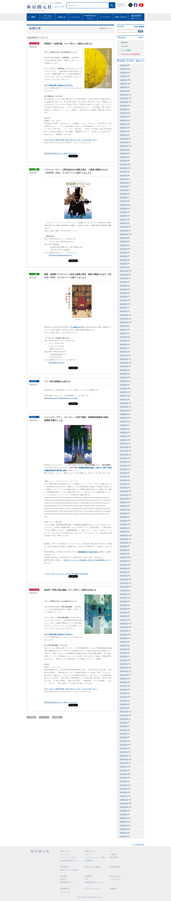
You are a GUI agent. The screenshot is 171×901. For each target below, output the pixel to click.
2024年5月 (123, 164)
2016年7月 (123, 509)
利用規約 (113, 889)
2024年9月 (123, 150)
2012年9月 (123, 678)
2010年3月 (123, 789)
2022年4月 (123, 256)
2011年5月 (123, 737)
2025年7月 (123, 113)
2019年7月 (123, 377)
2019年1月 (123, 399)
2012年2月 (123, 704)
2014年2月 (123, 616)
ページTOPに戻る (138, 844)
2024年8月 (123, 153)
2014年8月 (123, 594)
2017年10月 (124, 454)
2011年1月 (123, 752)
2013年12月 (124, 623)
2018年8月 (123, 418)
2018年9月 (123, 414)
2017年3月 (123, 480)
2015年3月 (123, 568)
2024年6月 (123, 161)
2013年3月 (123, 656)
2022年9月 (123, 238)
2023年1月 (123, 223)
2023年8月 (123, 197)
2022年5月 (123, 252)
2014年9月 (123, 590)
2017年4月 (123, 476)
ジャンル (76, 17)
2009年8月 (123, 814)
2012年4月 (123, 697)
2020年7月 (123, 333)
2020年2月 (123, 351)
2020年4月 (123, 344)
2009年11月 (124, 803)
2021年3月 (123, 304)
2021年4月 (123, 300)
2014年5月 (123, 605)
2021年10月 (124, 278)
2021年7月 (123, 289)
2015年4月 (123, 565)
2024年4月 (123, 168)
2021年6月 (123, 293)
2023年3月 (123, 216)
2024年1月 (123, 179)
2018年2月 (123, 440)
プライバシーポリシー (93, 889)
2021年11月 (124, 274)
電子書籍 (88, 860)
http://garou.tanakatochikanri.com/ (60, 255)
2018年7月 (123, 421)
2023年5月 (123, 208)
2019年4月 (123, 388)
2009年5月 (123, 825)
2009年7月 (123, 818)
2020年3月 (123, 348)
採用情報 (88, 876)
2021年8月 (123, 285)
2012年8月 (123, 682)
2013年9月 (123, 634)
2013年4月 (123, 653)
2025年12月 (124, 94)
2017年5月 (123, 473)
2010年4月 (123, 785)
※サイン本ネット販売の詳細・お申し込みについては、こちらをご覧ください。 (71, 140)
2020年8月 (123, 330)
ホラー (87, 854)
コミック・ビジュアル (68, 857)
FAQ (86, 879)
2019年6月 (123, 381)
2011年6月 (123, 733)
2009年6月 (123, 822)
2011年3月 (123, 745)
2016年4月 (123, 521)
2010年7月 (123, 774)
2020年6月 (123, 337)
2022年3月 (123, 260)
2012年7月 (123, 686)
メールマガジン (105, 17)
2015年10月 (124, 542)
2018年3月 (123, 436)
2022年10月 (124, 234)
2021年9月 (123, 282)
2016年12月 (124, 491)
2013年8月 (123, 638)
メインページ (44, 717)
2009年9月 (123, 811)
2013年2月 (123, 660)
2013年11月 (124, 627)
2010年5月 (123, 781)
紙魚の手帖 (114, 857)
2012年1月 (123, 708)
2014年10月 (124, 587)
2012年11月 (124, 671)
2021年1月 (123, 311)
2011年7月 (123, 730)
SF (111, 851)
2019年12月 (124, 359)
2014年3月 (123, 612)
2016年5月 (123, 517)
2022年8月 (123, 241)
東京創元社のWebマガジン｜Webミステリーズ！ (60, 153)
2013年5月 (123, 649)
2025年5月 (123, 120)
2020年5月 (123, 340)
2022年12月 (124, 227)
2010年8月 (123, 770)
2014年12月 (124, 579)
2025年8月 (123, 109)
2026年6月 (123, 72)
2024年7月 (123, 157)
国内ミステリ (90, 851)
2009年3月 (123, 833)
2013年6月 (123, 645)
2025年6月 (123, 116)
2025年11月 (124, 98)
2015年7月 (123, 554)
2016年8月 (123, 506)
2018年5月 (123, 429)
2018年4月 (123, 432)
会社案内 (63, 876)
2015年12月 (124, 535)
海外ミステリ (65, 851)
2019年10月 (124, 366)
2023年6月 (123, 205)
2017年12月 (124, 447)
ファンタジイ (65, 854)
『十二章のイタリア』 (77, 327)
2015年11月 (124, 539)
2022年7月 (123, 245)
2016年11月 (124, 495)
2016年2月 (123, 528)
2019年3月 (123, 392)
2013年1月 (123, 664)
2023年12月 (124, 183)
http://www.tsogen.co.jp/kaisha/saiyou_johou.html (60, 398)
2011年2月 (123, 748)
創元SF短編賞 (115, 867)
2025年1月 (123, 135)
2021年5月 (123, 296)
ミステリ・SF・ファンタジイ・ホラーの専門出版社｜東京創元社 (66, 574)
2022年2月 (123, 263)
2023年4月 (123, 212)
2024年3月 (123, 172)
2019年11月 (124, 363)
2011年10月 (124, 719)
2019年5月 (123, 385)
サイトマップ (65, 892)
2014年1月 (123, 620)
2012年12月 (124, 667)
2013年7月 (123, 642)
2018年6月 (123, 425)
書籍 (33, 17)
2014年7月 (123, 598)
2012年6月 (123, 689)
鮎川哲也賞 (64, 867)
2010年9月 (123, 766)
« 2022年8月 (31, 717)
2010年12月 (124, 756)
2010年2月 (123, 792)
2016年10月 (124, 498)
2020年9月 (123, 326)
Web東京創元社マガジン (90, 17)
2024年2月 (123, 175)
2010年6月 (123, 778)
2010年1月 (123, 796)
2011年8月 (123, 726)
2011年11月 (124, 715)
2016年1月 (123, 531)
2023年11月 (124, 186)
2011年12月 (124, 711)
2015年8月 (123, 550)
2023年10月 (124, 190)
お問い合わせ (121, 17)
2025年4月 (123, 124)
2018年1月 (123, 443)
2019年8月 (123, 374)
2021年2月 (123, 307)
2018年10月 (124, 410)
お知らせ (62, 17)
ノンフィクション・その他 (95, 857)
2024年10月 (124, 146)
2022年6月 (123, 249)
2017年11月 (124, 451)
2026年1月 (123, 91)
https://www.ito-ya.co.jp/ (56, 362)
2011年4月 (123, 741)
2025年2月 (123, 131)
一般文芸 (113, 854)
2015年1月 (123, 575)
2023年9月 (123, 194)
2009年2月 (123, 836)
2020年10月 (124, 322)
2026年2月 (123, 87)
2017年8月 (123, 462)
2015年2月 (123, 572)
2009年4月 (123, 829)
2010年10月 (124, 763)
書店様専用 (136, 17)
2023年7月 (123, 201)
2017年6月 (123, 469)
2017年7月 (123, 465)
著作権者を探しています (94, 882)
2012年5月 (123, 693)
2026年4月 (123, 80)
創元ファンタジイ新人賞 (69, 870)
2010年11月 (124, 759)
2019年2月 (123, 396)
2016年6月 (123, 513)
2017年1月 (123, 487)
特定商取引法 (65, 889)
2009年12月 (124, 800)
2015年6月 (123, 557)
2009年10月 (124, 807)
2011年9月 (123, 722)
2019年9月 (123, 370)
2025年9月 (123, 105)
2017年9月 (123, 458)
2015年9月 (123, 546)
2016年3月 (123, 524)
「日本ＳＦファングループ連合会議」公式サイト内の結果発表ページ (85, 560)
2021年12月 (124, 271)
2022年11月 (124, 230)
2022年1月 (123, 267)
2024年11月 (124, 142)
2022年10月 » (57, 717)
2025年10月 (124, 102)
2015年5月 (123, 561)
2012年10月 (124, 675)
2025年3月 (123, 127)
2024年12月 (124, 139)
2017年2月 (123, 484)
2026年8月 (123, 65)
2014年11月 (124, 583)
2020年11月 (124, 318)
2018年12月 (124, 403)
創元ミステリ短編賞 (92, 867)
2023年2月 (123, 219)
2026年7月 (123, 69)
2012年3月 (123, 700)
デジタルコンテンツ (48, 17)
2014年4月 (123, 609)
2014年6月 (123, 601)
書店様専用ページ (66, 882)
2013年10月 (124, 631)
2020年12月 (124, 315)
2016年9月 (123, 502)
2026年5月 (123, 76)
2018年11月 (124, 407)
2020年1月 (123, 355)
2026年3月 (123, 83)
